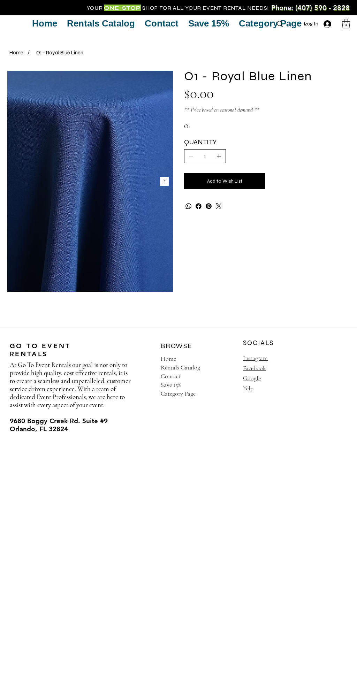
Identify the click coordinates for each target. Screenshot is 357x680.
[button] (346, 23)
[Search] (280, 24)
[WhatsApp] (188, 206)
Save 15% (171, 385)
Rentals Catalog (180, 367)
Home (168, 358)
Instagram (255, 358)
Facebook (254, 368)
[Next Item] (164, 181)
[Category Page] (226, 393)
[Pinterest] (208, 206)
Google (252, 378)
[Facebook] (198, 206)
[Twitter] (218, 206)
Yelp (248, 388)
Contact (171, 376)
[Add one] (219, 156)
